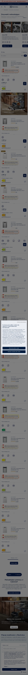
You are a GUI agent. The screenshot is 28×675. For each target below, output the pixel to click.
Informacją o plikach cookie (15, 343)
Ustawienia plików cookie (14, 348)
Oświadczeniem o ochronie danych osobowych (10, 344)
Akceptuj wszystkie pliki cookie (14, 351)
